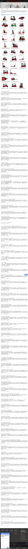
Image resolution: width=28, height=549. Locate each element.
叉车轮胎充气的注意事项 (6, 132)
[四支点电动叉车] (13, 24)
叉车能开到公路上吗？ (6, 126)
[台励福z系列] (4, 51)
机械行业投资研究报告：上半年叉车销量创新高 (8, 457)
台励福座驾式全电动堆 (5, 48)
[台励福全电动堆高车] (15, 45)
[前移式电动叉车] (4, 18)
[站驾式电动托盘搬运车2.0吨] (5, 78)
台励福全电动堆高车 (15, 48)
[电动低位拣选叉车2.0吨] (15, 78)
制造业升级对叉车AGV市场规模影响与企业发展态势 (9, 199)
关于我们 (2, 530)
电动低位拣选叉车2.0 (15, 81)
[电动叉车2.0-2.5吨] (13, 58)
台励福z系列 (4, 54)
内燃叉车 (4, 28)
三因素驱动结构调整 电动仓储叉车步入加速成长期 (9, 375)
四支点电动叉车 (13, 28)
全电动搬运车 (4, 41)
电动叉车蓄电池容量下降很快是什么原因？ (8, 205)
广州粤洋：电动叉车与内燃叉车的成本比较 (8, 503)
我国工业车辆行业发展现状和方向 (7, 410)
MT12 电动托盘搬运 (22, 61)
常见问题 (2, 132)
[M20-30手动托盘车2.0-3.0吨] (13, 71)
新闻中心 (16, 530)
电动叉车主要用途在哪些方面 (6, 422)
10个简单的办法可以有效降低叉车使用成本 (8, 138)
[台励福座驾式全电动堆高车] (5, 45)
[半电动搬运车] (13, 38)
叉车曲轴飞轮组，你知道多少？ (7, 144)
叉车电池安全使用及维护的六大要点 (7, 351)
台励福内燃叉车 (21, 41)
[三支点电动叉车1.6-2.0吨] (23, 65)
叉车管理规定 (5, 262)
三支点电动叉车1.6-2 (23, 68)
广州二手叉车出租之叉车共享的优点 (7, 304)
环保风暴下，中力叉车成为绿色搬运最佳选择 (8, 298)
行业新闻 (2, 91)
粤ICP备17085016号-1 (18, 544)
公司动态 (2, 322)
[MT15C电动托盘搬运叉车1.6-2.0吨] (14, 65)
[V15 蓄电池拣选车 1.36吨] (22, 85)
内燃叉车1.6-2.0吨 (13, 88)
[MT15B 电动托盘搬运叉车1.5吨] (4, 65)
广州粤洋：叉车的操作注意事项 (7, 515)
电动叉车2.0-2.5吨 (13, 61)
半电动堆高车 (21, 34)
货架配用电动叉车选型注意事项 (7, 232)
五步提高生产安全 (5, 310)
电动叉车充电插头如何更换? (6, 216)
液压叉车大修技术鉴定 (6, 345)
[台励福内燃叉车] (21, 38)
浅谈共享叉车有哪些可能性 (6, 463)
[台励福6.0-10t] (21, 51)
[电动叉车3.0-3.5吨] (4, 71)
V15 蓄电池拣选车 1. (22, 88)
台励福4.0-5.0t (4, 61)
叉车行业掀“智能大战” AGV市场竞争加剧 (8, 238)
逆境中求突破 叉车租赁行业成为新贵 (7, 474)
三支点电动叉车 (21, 28)
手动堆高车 (5, 34)
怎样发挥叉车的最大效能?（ (6, 404)
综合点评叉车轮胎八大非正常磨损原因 (7, 357)
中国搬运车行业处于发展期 (6, 416)
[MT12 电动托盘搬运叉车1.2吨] (22, 58)
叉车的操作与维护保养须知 (6, 509)
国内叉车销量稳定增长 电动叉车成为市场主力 (8, 428)
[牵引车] (13, 18)
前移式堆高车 (13, 34)
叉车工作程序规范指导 (6, 256)
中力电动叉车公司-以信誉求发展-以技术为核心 (8, 211)
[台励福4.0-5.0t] (4, 58)
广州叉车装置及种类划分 (6, 91)
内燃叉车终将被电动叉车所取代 (7, 381)
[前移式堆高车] (13, 31)
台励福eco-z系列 (13, 54)
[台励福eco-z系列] (13, 51)
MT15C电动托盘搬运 (14, 68)
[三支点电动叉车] (21, 24)
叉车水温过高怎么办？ (6, 156)
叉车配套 (21, 21)
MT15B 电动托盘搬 (4, 68)
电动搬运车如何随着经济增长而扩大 (7, 363)
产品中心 (7, 530)
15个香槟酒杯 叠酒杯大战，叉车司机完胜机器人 (8, 250)
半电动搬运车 (13, 41)
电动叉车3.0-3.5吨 (4, 75)
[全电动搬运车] (4, 38)
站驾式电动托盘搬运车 (5, 81)
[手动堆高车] (4, 31)
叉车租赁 (11, 530)
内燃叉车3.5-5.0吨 (4, 88)
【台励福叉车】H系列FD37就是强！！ (7, 222)
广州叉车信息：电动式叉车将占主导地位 (8, 521)
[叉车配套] (21, 18)
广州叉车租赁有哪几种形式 (6, 316)
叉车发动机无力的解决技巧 (6, 150)
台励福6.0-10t (21, 54)
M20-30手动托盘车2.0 (13, 75)
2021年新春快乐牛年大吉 (6, 322)
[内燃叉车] (4, 24)
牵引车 (13, 21)
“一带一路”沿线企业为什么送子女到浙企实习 (8, 469)
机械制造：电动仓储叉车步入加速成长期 (8, 369)
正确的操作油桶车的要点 (6, 97)
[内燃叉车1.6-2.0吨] (13, 85)
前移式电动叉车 (5, 21)
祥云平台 (25, 544)
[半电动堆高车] (21, 31)
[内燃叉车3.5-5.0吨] (4, 85)
